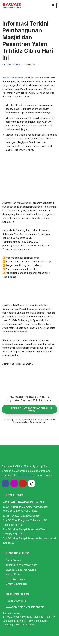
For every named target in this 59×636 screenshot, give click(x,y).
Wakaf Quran (25, 475)
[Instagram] (14, 483)
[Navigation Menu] (53, 5)
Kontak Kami (13, 574)
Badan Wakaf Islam (12, 77)
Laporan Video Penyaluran (21, 569)
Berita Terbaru (14, 560)
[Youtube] (23, 483)
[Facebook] (5, 483)
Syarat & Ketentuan (17, 584)
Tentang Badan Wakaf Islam (21, 565)
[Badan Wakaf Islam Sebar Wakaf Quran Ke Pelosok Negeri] (11, 5)
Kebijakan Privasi (15, 579)
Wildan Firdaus (13, 64)
